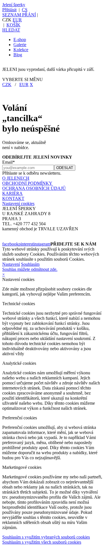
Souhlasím (30, 264)
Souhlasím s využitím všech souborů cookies (41, 542)
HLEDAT (11, 30)
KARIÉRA (12, 193)
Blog (17, 54)
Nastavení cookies (18, 203)
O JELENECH (15, 178)
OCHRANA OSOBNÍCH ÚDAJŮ (34, 188)
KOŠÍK (13, 24)
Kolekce (20, 49)
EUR (17, 19)
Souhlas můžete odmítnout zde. (29, 269)
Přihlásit (9, 9)
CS (24, 9)
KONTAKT (13, 198)
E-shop (19, 39)
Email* (8, 162)
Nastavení (11, 264)
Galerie (19, 44)
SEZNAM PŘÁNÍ (19, 14)
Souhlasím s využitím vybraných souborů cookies (46, 537)
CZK (6, 84)
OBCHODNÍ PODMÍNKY (27, 183)
